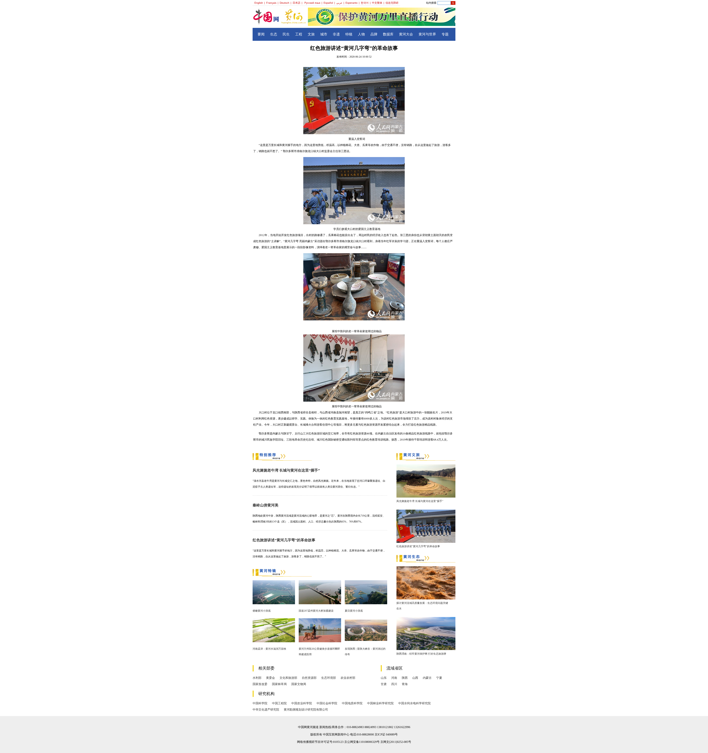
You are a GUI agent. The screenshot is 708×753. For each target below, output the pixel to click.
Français (271, 2)
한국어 (365, 2)
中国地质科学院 (352, 703)
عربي (339, 2)
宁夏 (439, 677)
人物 (361, 34)
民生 (286, 34)
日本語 (296, 2)
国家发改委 (260, 684)
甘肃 (384, 684)
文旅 (311, 34)
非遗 (336, 34)
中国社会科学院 (327, 703)
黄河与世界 (427, 34)
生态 (273, 34)
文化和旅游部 (288, 677)
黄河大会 (406, 34)
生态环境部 (328, 677)
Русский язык (312, 2)
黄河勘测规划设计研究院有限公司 (306, 709)
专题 (445, 34)
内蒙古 (427, 677)
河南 (394, 677)
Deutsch (284, 2)
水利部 (257, 677)
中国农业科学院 (301, 703)
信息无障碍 (392, 2)
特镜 (348, 34)
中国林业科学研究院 (380, 703)
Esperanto (352, 2)
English (258, 2)
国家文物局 (298, 684)
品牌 (373, 34)
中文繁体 (377, 2)
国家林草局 (279, 684)
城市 (323, 34)
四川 (394, 684)
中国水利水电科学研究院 (414, 703)
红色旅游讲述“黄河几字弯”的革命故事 (284, 540)
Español (328, 2)
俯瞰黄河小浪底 (262, 610)
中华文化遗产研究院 (266, 709)
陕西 (405, 677)
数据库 (388, 34)
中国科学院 (260, 703)
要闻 (261, 34)
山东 (384, 677)
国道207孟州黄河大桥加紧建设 (316, 610)
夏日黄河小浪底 (354, 610)
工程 (298, 34)
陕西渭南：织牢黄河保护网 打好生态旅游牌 (421, 653)
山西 (415, 677)
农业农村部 (348, 677)
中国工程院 (279, 703)
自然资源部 (309, 677)
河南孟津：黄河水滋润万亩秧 (269, 648)
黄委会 (270, 677)
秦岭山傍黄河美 (265, 505)
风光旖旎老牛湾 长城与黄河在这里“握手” (286, 470)
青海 (405, 684)
